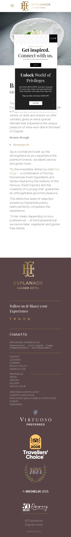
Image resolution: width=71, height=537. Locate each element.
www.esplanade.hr (41, 347)
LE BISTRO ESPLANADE (22, 395)
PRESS (13, 377)
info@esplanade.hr (19, 347)
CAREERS (15, 363)
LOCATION (15, 359)
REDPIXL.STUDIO (34, 532)
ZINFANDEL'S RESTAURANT (24, 392)
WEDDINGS (16, 404)
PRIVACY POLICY (18, 366)
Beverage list (21, 144)
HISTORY (14, 380)
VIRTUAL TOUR (18, 386)
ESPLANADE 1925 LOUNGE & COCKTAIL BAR (33, 398)
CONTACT (15, 356)
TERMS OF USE (18, 369)
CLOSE (53, 38)
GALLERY (15, 383)
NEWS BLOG (16, 374)
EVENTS (14, 401)
